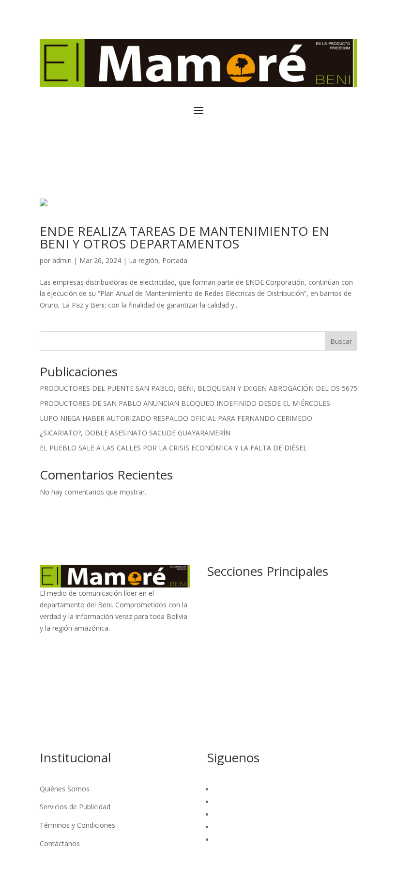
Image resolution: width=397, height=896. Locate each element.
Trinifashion (225, 675)
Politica (218, 693)
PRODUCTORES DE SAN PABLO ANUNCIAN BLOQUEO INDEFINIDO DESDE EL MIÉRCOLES (185, 403)
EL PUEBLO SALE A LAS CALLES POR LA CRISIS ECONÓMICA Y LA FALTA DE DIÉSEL (173, 447)
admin (62, 260)
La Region (223, 620)
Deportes (222, 657)
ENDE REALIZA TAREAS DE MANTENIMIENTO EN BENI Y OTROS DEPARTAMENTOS (184, 237)
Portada (174, 260)
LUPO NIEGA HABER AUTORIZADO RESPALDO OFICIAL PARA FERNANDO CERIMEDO (176, 418)
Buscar (341, 341)
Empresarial (225, 712)
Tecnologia (224, 730)
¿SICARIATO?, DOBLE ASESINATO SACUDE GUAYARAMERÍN (135, 432)
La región (143, 260)
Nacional (221, 602)
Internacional (227, 639)
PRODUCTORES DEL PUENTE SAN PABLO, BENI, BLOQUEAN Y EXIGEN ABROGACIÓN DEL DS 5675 (198, 388)
